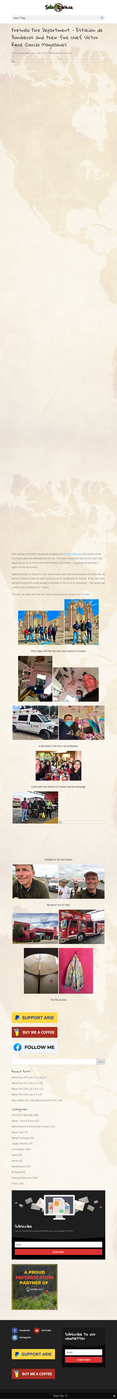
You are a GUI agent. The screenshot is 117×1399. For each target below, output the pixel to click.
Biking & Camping (20, 1138)
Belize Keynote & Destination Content (31, 1126)
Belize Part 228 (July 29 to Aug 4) (29, 1077)
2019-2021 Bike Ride (51, 53)
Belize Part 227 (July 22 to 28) (27, 1083)
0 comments (66, 53)
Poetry (15, 1183)
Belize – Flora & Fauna (23, 1120)
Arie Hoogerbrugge (22, 53)
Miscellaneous (19, 1166)
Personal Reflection (22, 1178)
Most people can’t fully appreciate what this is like (37, 1100)
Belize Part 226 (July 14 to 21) (27, 1088)
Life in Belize (18, 1149)
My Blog (15, 1172)
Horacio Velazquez (73, 554)
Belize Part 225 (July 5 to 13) (27, 1094)
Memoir (15, 1160)
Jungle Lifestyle (20, 1143)
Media (14, 1155)
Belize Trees (18, 1132)
